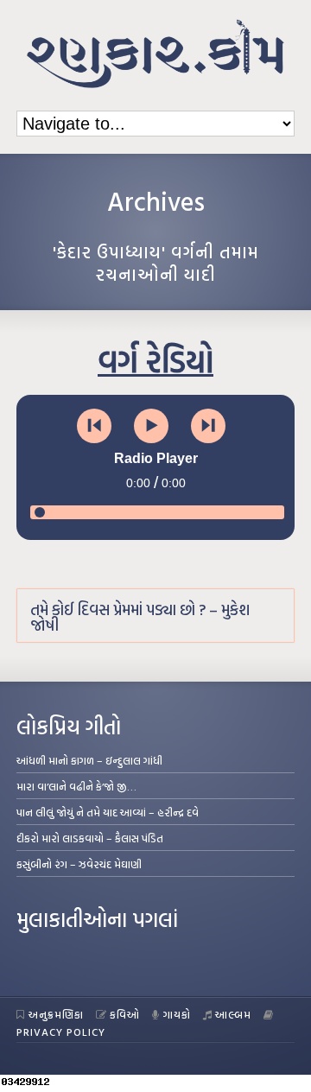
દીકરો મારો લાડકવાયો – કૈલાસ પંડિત (89, 838)
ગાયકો (177, 1014)
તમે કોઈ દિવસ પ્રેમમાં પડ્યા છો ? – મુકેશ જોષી (140, 617)
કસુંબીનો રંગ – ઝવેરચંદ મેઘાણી (79, 864)
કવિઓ (125, 1014)
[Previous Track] (94, 426)
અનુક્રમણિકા (56, 1014)
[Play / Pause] (151, 426)
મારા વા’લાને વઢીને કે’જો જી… (76, 786)
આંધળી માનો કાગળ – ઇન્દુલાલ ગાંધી (89, 760)
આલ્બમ (233, 1014)
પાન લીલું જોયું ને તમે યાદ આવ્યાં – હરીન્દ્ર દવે (107, 812)
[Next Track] (208, 426)
